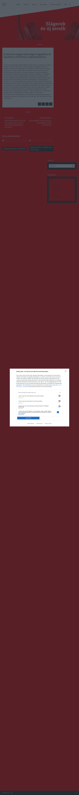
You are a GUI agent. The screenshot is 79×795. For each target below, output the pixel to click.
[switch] (59, 396)
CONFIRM (28, 418)
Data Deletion (30, 423)
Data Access (39, 423)
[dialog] (39, 397)
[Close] (66, 371)
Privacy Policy (48, 423)
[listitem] (39, 392)
